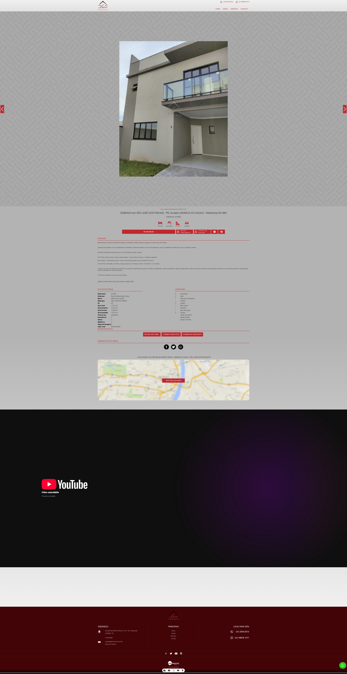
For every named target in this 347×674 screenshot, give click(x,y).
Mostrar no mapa (173, 380)
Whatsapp (180, 346)
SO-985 (184, 209)
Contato (244, 9)
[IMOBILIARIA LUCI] (107, 5)
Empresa (234, 9)
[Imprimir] (221, 232)
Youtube (176, 653)
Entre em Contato (110, 644)
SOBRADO (180, 209)
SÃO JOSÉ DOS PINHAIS (173, 209)
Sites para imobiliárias (174, 667)
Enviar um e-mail (151, 334)
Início (162, 209)
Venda (225, 9)
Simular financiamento (186, 231)
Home (218, 9)
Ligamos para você (171, 334)
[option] (173, 108)
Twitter (173, 346)
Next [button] (345, 109)
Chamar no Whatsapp (192, 334)
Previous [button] (2, 109)
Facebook (166, 346)
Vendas (166, 209)
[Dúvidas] (214, 232)
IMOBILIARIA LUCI (173, 615)
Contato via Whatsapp (202, 231)
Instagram (181, 653)
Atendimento (342, 665)
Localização (109, 637)
